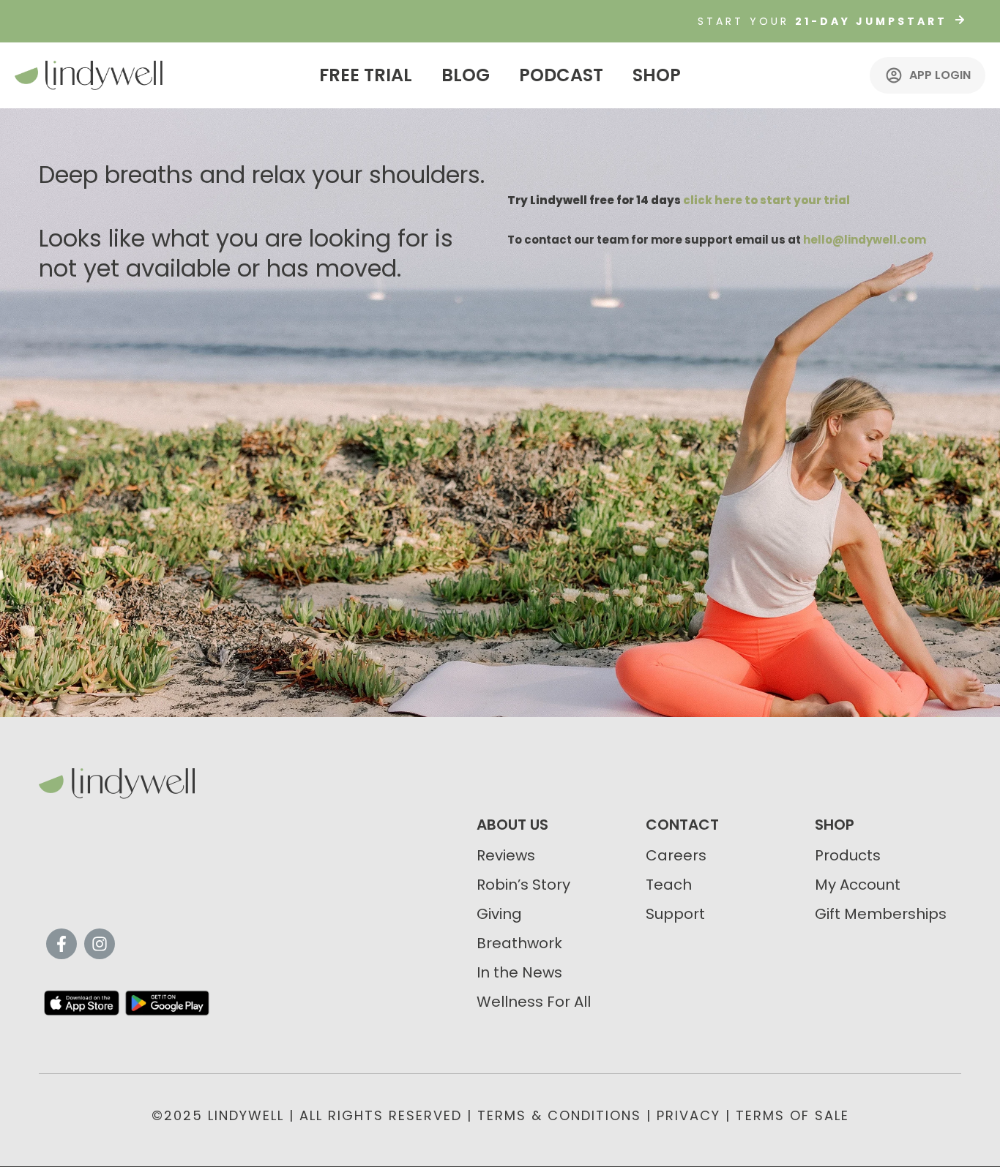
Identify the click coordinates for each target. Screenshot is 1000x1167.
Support (675, 914)
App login (940, 75)
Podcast (561, 75)
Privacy (688, 1115)
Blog (465, 75)
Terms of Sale (792, 1115)
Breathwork (519, 943)
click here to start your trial (766, 200)
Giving (499, 914)
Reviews (506, 855)
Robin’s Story (523, 884)
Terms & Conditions (559, 1115)
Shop (657, 75)
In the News (519, 972)
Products (848, 855)
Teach (669, 884)
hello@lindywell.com (864, 239)
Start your (822, 21)
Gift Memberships (881, 914)
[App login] (893, 75)
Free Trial (365, 75)
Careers (676, 855)
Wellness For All (534, 1001)
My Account (857, 884)
